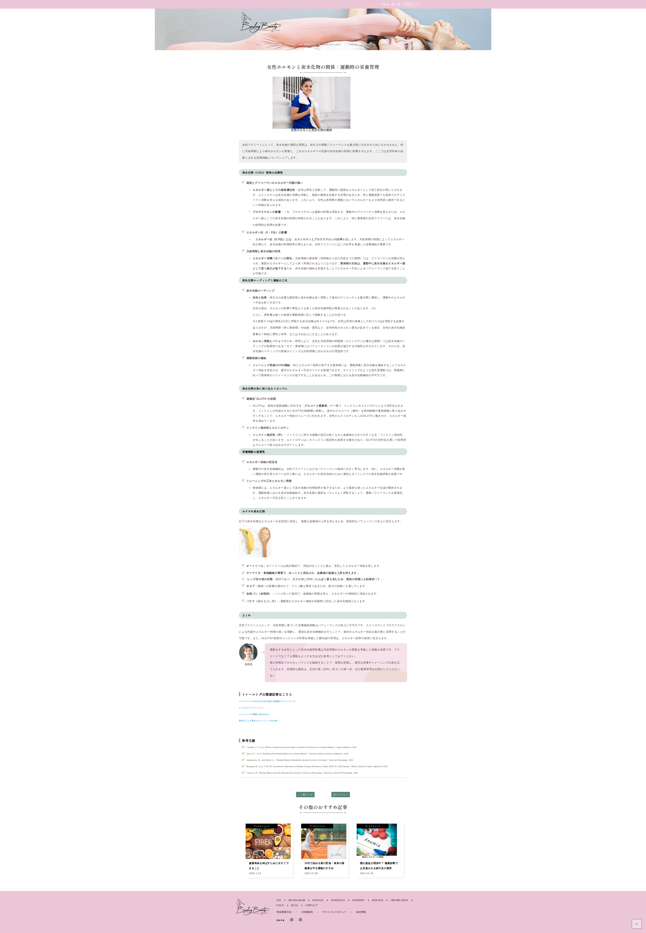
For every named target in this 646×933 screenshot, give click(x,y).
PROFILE (318, 900)
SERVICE (310, 44)
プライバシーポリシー (334, 912)
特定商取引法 (284, 912)
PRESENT (290, 44)
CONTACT (384, 44)
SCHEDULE (338, 900)
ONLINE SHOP (332, 44)
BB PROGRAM (297, 900)
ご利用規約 (307, 912)
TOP (257, 44)
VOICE (352, 44)
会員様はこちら (411, 4)
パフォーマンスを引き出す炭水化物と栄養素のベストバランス (267, 701)
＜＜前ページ (305, 794)
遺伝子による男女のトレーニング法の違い (259, 720)
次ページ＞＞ (340, 794)
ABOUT (272, 44)
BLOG (367, 44)
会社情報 (361, 912)
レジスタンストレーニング (251, 707)
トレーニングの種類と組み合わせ (254, 714)
